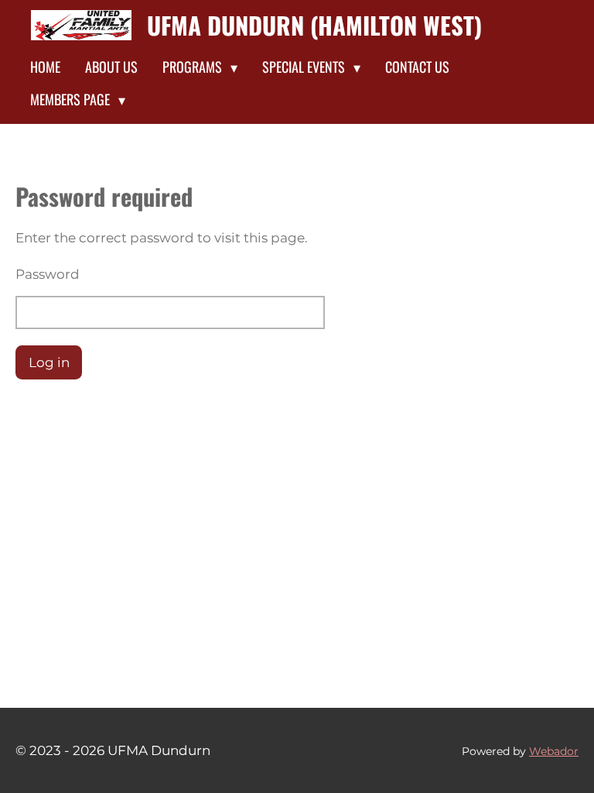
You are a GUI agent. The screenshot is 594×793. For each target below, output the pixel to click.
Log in (49, 362)
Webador (554, 751)
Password (47, 274)
